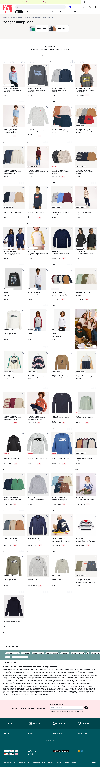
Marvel (8, 657)
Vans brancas (64, 653)
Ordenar (6, 61)
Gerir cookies (50, 762)
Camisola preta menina (12, 653)
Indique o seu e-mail (56, 704)
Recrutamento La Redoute (9, 764)
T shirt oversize (26, 653)
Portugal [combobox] (92, 762)
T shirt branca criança (52, 653)
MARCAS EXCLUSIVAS (57, 733)
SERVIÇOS (30, 733)
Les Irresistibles (72, 12)
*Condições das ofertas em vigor (23, 762)
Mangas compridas (48, 17)
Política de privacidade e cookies (39, 762)
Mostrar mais (50, 740)
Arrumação (50, 12)
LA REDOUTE (6, 733)
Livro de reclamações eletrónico (62, 762)
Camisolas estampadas (77, 653)
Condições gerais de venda (9, 762)
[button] (95, 7)
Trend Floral (60, 12)
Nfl (87, 653)
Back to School (29, 12)
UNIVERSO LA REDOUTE (83, 733)
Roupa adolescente (38, 653)
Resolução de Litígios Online (76, 762)
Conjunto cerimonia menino (20, 657)
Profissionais (91, 12)
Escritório (40, 12)
